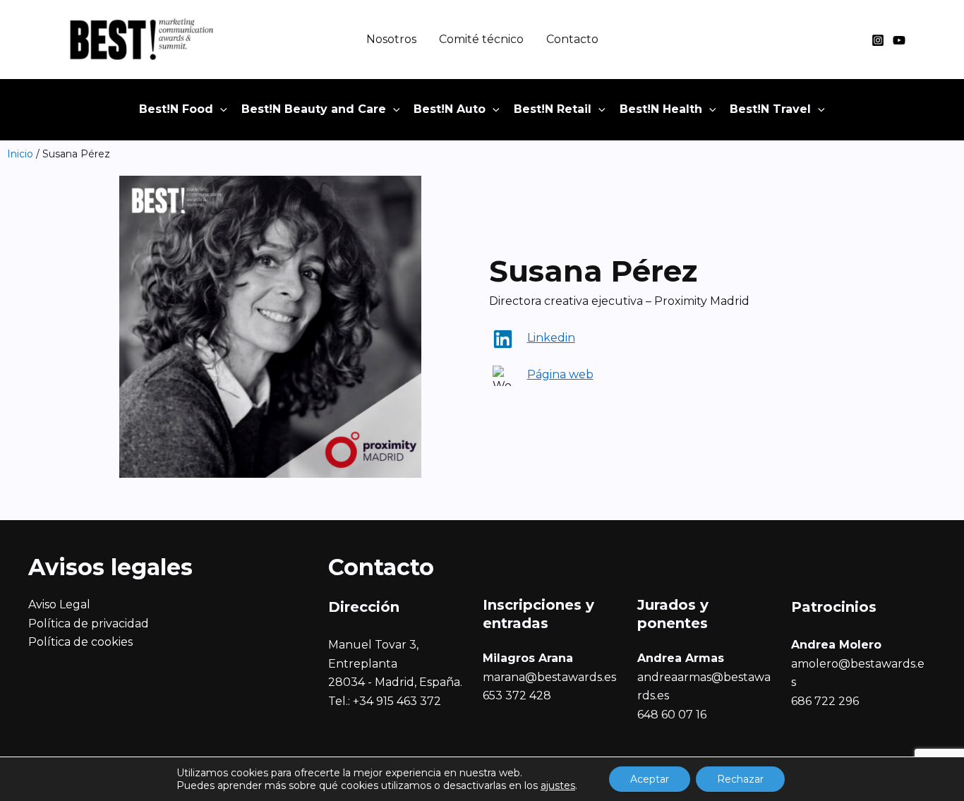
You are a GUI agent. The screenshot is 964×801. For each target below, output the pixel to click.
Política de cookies (80, 642)
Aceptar (649, 779)
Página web (560, 374)
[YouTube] (899, 40)
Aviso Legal (59, 604)
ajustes (558, 785)
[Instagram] (878, 40)
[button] (220, 109)
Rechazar (740, 779)
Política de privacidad (88, 623)
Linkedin (551, 337)
